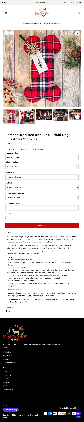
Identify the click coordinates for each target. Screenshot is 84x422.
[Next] (11, 33)
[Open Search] (76, 12)
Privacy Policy (8, 389)
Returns (5, 386)
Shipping (6, 382)
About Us (6, 379)
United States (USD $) (73, 2)
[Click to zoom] (77, 33)
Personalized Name (12, 203)
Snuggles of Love (23, 415)
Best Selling (7, 352)
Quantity (8, 214)
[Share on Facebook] (6, 311)
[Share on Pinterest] (9, 311)
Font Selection (10, 173)
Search (5, 372)
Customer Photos (9, 362)
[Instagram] (5, 2)
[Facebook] (3, 2)
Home (24, 23)
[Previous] (6, 33)
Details (8, 232)
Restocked (6, 359)
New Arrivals (7, 356)
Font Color (9, 183)
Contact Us (7, 375)
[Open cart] (79, 12)
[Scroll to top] (80, 418)
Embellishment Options (14, 193)
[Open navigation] (12, 12)
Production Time (11, 153)
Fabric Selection (11, 162)
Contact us (9, 307)
